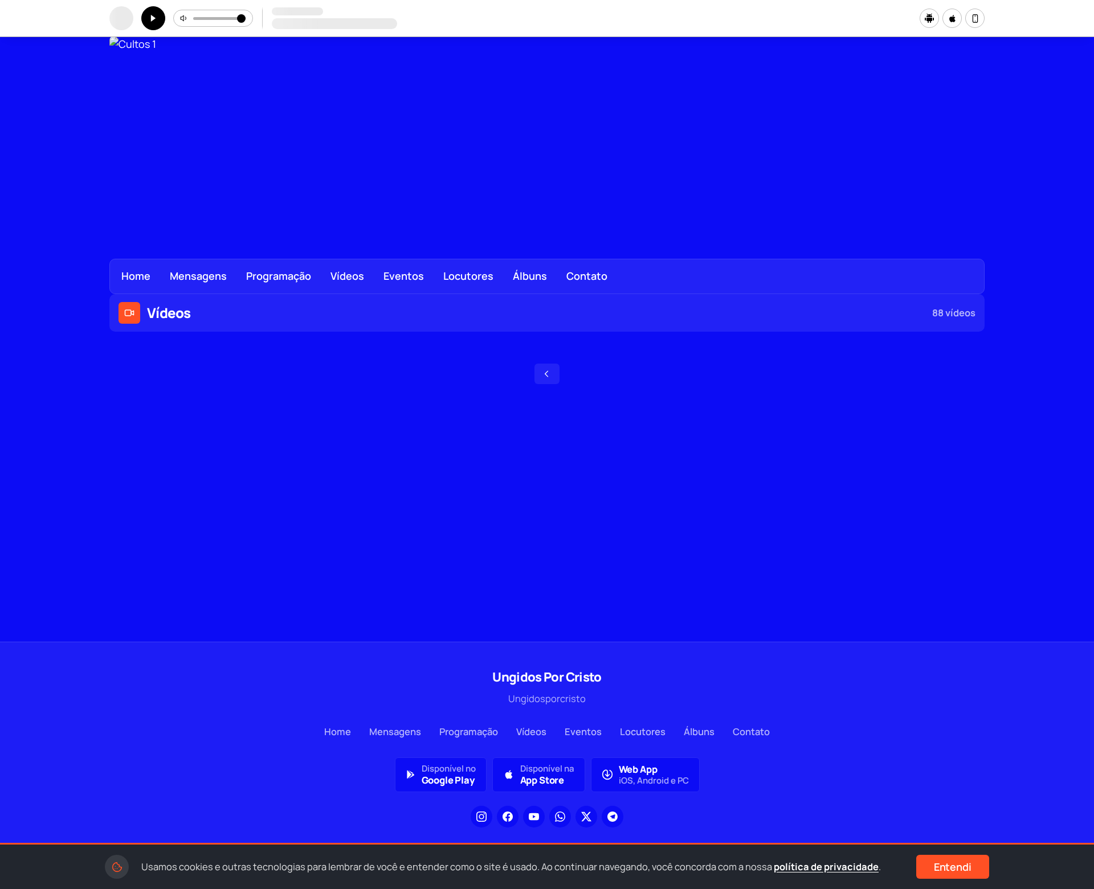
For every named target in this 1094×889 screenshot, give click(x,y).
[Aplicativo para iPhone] (952, 18)
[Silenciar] (184, 18)
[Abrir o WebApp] (975, 18)
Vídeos (347, 276)
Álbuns (530, 276)
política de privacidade (826, 866)
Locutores (468, 276)
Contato (586, 276)
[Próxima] (968, 136)
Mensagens (198, 276)
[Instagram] (481, 816)
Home (135, 276)
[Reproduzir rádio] (153, 18)
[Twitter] (586, 816)
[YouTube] (534, 816)
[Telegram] (612, 816)
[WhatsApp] (560, 816)
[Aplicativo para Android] (929, 18)
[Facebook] (508, 816)
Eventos (403, 276)
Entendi (952, 867)
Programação (278, 276)
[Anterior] (126, 136)
